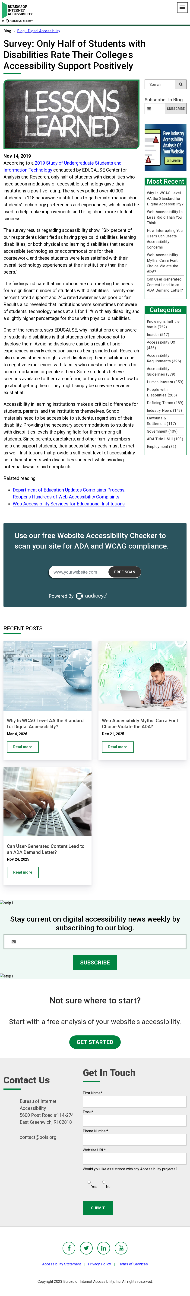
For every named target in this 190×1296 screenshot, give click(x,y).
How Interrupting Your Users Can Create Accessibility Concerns (165, 238)
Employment (161, 446)
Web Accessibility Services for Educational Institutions (69, 504)
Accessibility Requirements (164, 358)
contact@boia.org (38, 1137)
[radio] (91, 1183)
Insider (158, 334)
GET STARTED (95, 1042)
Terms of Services (133, 1264)
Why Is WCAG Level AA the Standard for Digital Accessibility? (165, 198)
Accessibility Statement (61, 1264)
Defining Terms (165, 403)
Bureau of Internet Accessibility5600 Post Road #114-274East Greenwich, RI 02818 (47, 1111)
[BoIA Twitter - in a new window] (86, 1248)
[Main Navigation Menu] (182, 7)
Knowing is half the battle (163, 324)
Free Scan (124, 572)
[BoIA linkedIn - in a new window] (103, 1248)
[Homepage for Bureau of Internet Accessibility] (17, 12)
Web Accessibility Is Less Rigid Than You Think (165, 217)
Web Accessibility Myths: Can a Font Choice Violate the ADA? (162, 263)
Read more (22, 747)
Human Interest (165, 382)
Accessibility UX (161, 345)
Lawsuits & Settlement (161, 421)
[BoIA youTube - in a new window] (121, 1248)
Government (162, 431)
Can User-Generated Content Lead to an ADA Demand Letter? (165, 285)
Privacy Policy (99, 1264)
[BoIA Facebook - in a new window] (69, 1248)
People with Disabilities (162, 392)
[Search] (181, 84)
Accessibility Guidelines (161, 372)
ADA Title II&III (165, 439)
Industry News (164, 410)
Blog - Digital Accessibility (38, 31)
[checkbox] (97, 1183)
